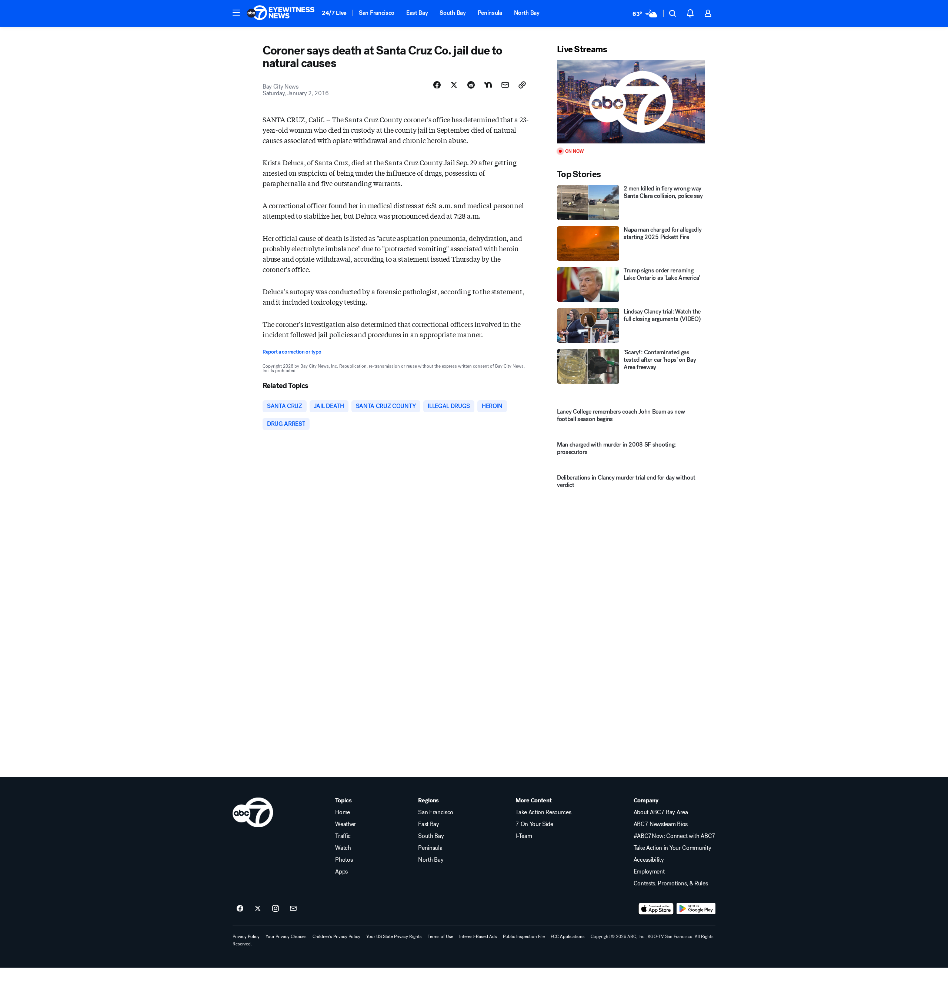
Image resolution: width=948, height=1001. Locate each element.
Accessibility (649, 860)
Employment (649, 872)
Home (342, 812)
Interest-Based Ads (478, 936)
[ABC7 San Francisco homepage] (280, 13)
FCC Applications (568, 936)
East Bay (417, 13)
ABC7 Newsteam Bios (661, 824)
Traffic (343, 836)
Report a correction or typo (292, 351)
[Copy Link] (522, 85)
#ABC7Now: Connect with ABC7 (674, 836)
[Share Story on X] (454, 85)
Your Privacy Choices (286, 936)
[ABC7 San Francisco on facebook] (240, 908)
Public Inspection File (524, 936)
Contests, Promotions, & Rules (671, 883)
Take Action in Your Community (672, 848)
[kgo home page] (253, 812)
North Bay (527, 13)
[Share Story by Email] (505, 85)
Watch (343, 848)
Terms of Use (440, 936)
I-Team (523, 836)
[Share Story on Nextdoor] (488, 85)
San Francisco (376, 13)
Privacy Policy (246, 936)
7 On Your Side (534, 824)
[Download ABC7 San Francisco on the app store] (656, 909)
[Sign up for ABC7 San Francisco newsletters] (293, 908)
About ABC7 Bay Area (661, 812)
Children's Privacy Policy (336, 936)
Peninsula (490, 13)
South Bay (452, 13)
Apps (341, 872)
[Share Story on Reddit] (471, 85)
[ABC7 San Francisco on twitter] (257, 908)
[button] (236, 12)
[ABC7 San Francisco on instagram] (275, 908)
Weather (345, 824)
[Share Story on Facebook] (437, 85)
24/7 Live (334, 13)
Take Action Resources (543, 812)
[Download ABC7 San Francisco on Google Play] (696, 909)
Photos (344, 860)
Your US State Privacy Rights (394, 936)
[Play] (631, 101)
